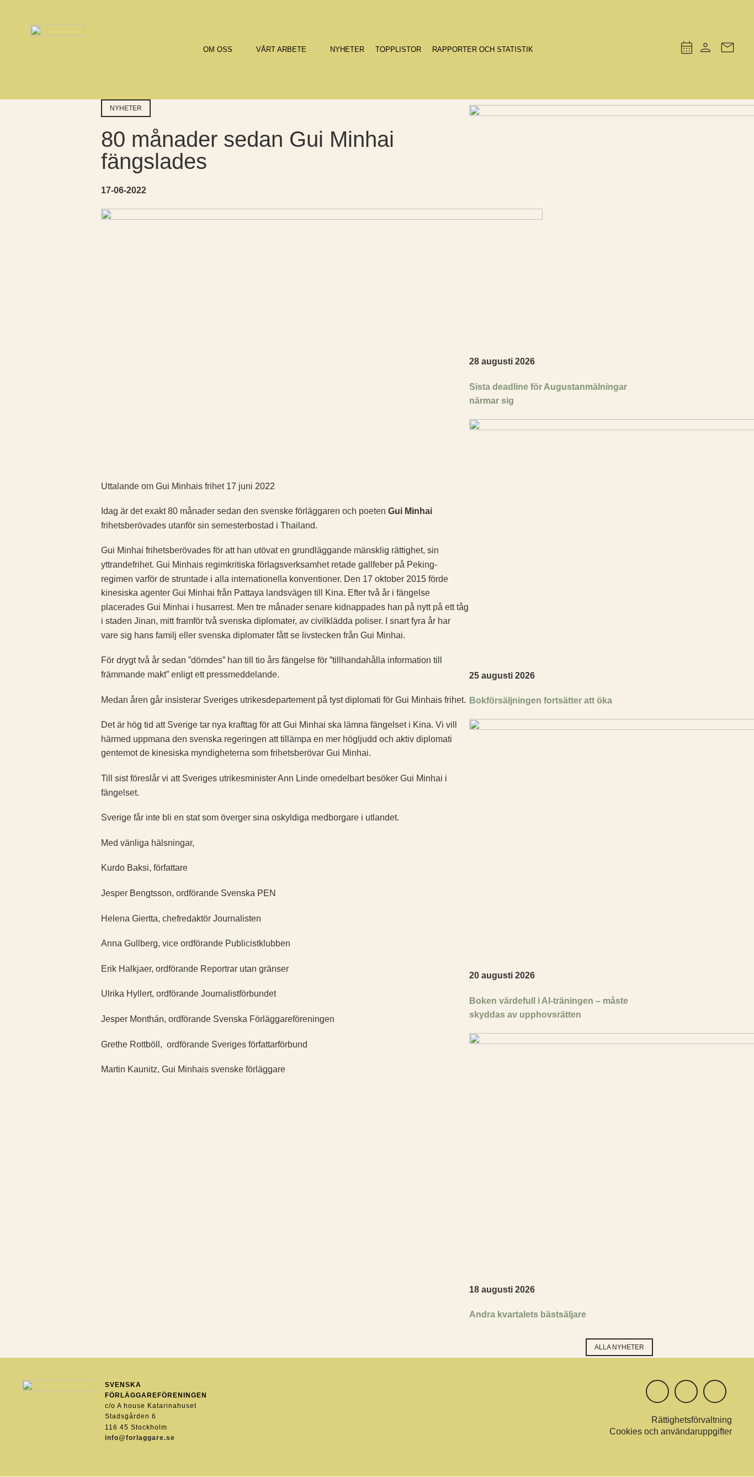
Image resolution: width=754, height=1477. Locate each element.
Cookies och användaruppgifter (670, 1431)
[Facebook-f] (714, 1391)
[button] (224, 50)
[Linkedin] (686, 1391)
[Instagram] (657, 1391)
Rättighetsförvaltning (691, 1420)
